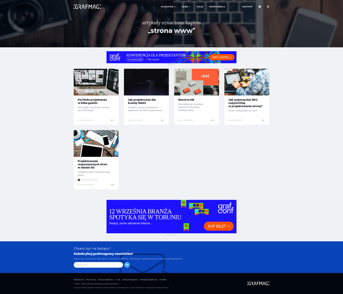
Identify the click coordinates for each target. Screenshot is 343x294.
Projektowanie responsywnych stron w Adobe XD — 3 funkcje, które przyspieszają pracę (96, 159)
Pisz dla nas (91, 279)
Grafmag (89, 284)
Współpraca (217, 6)
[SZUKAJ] (268, 6)
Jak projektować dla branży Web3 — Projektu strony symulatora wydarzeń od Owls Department (146, 97)
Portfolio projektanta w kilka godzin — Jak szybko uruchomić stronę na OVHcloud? (96, 97)
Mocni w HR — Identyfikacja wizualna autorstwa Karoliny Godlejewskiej (196, 97)
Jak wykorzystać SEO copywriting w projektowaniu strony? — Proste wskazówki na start (246, 97)
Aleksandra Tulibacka (89, 180)
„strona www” (171, 30)
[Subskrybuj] (127, 265)
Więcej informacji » (162, 288)
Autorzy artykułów (105, 279)
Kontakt (247, 6)
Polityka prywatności (148, 279)
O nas (200, 6)
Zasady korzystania (130, 279)
